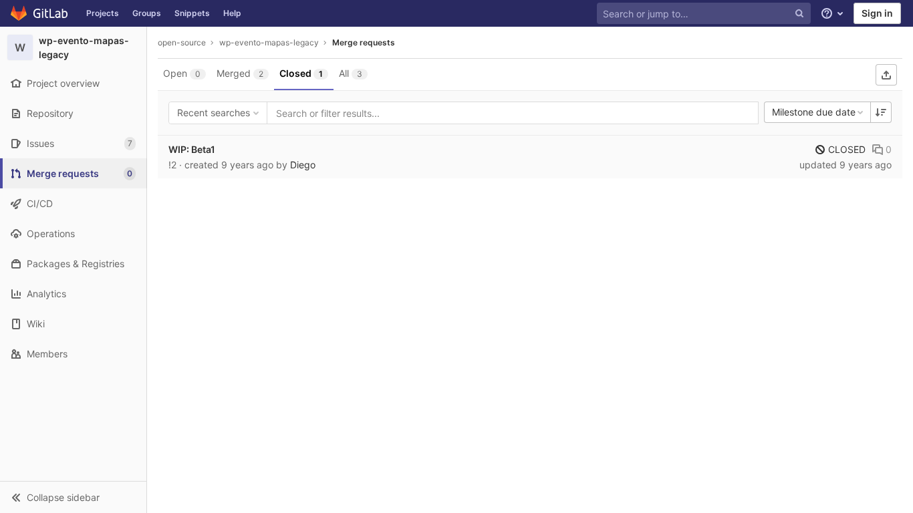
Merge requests (363, 42)
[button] (73, 497)
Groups (146, 13)
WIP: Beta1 (191, 149)
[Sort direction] (881, 112)
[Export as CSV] (886, 75)
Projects (102, 13)
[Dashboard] (39, 13)
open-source (182, 42)
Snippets (192, 13)
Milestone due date (814, 112)
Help (232, 13)
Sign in (877, 13)
